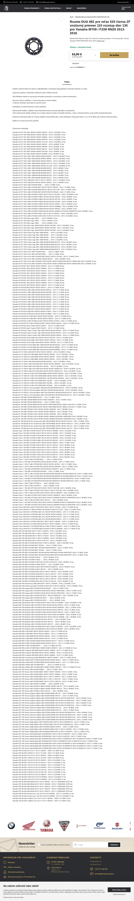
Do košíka (114, 55)
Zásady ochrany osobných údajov (13, 897)
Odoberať (114, 845)
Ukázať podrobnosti (119, 894)
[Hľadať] (113, 8)
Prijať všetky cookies (119, 890)
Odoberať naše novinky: (27, 847)
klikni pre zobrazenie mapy (60, 872)
